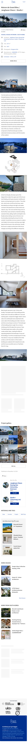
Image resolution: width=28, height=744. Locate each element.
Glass (3, 514)
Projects (16, 514)
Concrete (10, 514)
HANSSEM (14, 52)
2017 (8, 46)
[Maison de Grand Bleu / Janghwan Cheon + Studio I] (13, 430)
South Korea (21, 34)
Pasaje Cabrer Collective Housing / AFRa (18, 567)
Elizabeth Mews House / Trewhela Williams (18, 537)
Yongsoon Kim (14, 49)
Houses (3, 34)
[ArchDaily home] (13, 2)
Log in (24, 1)
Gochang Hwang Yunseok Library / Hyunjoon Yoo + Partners (18, 622)
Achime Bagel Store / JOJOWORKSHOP (17, 632)
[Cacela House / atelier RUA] (7, 550)
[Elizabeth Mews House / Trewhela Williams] (7, 539)
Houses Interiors (11, 34)
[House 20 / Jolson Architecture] (6, 581)
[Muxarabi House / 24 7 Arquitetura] (7, 528)
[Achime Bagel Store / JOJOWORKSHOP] (6, 634)
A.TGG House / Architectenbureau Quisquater (17, 590)
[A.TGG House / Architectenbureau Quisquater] (6, 592)
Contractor (6, 57)
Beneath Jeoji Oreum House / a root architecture (17, 611)
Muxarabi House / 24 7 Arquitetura (18, 525)
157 (8, 43)
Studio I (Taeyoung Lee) (15, 498)
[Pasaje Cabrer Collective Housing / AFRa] (6, 570)
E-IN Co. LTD (13, 57)
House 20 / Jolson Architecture (16, 578)
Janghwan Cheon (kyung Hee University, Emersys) (16, 486)
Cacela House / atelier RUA (18, 547)
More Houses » (22, 598)
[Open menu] (2, 2)
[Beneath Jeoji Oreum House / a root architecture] (6, 612)
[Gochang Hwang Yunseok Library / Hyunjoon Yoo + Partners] (6, 623)
